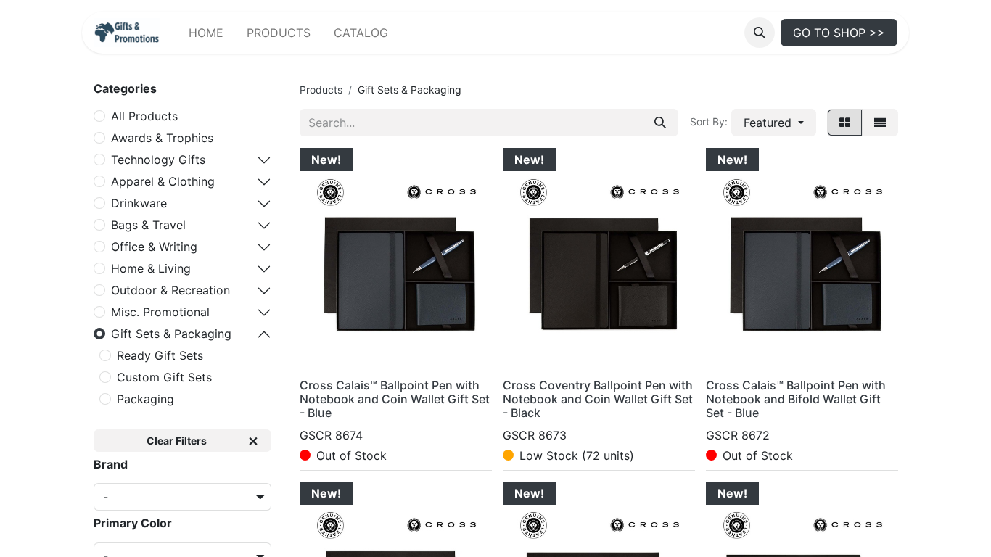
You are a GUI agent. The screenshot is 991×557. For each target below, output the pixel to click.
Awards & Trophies (162, 138)
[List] (880, 122)
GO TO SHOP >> (839, 32)
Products (321, 89)
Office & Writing (154, 246)
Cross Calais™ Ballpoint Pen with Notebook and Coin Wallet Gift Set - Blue (395, 399)
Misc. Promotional (160, 312)
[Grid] (845, 122)
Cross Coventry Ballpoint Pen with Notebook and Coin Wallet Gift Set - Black (598, 399)
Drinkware (139, 203)
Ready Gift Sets (160, 355)
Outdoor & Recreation (170, 290)
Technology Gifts (158, 159)
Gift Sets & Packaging (171, 333)
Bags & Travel (148, 225)
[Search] (660, 122)
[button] (759, 32)
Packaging (145, 399)
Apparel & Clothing (163, 181)
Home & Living (151, 268)
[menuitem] (206, 32)
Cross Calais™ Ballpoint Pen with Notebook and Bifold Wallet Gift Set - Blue (796, 399)
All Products (144, 116)
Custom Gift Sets (164, 377)
